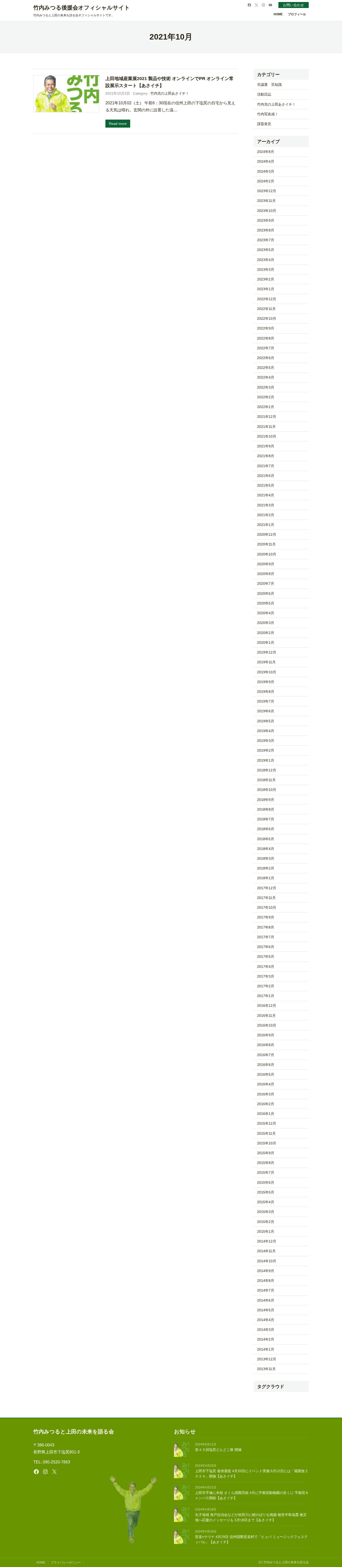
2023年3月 (265, 269)
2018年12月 (266, 770)
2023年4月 (265, 260)
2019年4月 (265, 731)
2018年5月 (265, 839)
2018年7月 (265, 819)
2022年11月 (266, 309)
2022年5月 (265, 368)
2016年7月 (265, 1055)
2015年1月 (265, 1231)
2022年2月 (265, 397)
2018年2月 (265, 868)
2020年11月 (266, 544)
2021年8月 (265, 456)
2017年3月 (265, 976)
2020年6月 (265, 593)
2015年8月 (265, 1163)
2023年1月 (265, 289)
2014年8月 (265, 1281)
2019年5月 (265, 721)
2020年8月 (265, 574)
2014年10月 (266, 1261)
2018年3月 (265, 858)
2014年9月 (265, 1271)
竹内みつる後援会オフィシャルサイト (81, 8)
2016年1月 (265, 1114)
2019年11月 (266, 662)
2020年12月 (266, 534)
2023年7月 (265, 240)
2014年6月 (265, 1300)
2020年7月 (265, 583)
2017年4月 (265, 967)
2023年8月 (265, 230)
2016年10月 (266, 1025)
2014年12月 (266, 1241)
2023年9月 (265, 220)
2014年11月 (266, 1251)
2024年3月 (265, 171)
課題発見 (264, 124)
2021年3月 (265, 505)
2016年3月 (265, 1094)
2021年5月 (265, 485)
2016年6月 (265, 1065)
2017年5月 (265, 957)
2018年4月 (265, 849)
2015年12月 (266, 1123)
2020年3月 (265, 623)
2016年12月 (266, 1006)
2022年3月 (265, 387)
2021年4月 (265, 495)
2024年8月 (265, 152)
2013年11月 (266, 1369)
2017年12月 (266, 888)
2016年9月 (265, 1035)
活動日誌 (264, 94)
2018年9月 (265, 800)
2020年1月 (265, 643)
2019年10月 (266, 672)
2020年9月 (265, 564)
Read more (118, 124)
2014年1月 (265, 1349)
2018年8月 (265, 809)
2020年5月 (265, 603)
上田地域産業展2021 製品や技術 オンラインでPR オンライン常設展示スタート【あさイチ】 (169, 82)
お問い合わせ (293, 5)
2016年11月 (266, 1016)
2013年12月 (266, 1359)
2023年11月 (266, 201)
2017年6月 (265, 947)
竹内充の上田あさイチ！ (169, 93)
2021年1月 (265, 525)
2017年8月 (265, 927)
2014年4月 (265, 1320)
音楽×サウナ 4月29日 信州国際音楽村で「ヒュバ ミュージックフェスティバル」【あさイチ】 (251, 1539)
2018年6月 (265, 829)
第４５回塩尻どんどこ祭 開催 (218, 1450)
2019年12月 (266, 652)
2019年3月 (265, 741)
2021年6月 (265, 476)
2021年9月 (265, 446)
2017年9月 (265, 917)
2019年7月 (265, 701)
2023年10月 (266, 211)
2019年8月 (265, 692)
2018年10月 (266, 790)
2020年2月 (265, 633)
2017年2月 (265, 986)
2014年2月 (265, 1339)
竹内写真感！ (267, 114)
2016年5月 (265, 1074)
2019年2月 (265, 750)
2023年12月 (266, 191)
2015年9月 (265, 1153)
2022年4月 (265, 377)
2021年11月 (266, 427)
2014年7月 (265, 1290)
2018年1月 (265, 878)
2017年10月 (266, 907)
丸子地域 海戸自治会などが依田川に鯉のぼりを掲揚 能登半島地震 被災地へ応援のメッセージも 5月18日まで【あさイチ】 (251, 1517)
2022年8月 (265, 338)
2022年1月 (265, 407)
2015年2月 (265, 1222)
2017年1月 (265, 996)
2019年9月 (265, 682)
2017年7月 (265, 937)
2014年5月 (265, 1310)
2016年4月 (265, 1084)
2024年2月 (265, 181)
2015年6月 (265, 1182)
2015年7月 (265, 1172)
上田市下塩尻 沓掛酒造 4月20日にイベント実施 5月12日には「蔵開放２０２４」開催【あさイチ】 (251, 1473)
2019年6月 (265, 711)
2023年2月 (265, 279)
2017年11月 (266, 898)
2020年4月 (265, 613)
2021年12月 (266, 417)
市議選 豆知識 (269, 85)
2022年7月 (265, 348)
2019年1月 (265, 760)
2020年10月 (266, 554)
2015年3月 (265, 1212)
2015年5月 (265, 1192)
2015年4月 (265, 1202)
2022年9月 (265, 328)
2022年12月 (266, 299)
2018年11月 (266, 780)
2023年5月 (265, 250)
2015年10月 (266, 1143)
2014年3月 (265, 1330)
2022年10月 (266, 319)
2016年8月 (265, 1045)
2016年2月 (265, 1104)
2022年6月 (265, 358)
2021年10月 (266, 436)
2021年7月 (265, 466)
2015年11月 (266, 1133)
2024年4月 (265, 161)
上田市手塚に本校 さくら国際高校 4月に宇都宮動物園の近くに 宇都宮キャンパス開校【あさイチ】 (252, 1495)
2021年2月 (265, 515)
